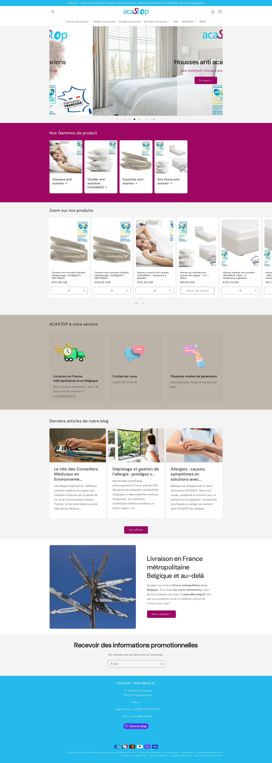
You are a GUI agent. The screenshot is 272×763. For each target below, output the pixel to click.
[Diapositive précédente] (117, 119)
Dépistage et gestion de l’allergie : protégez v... (136, 472)
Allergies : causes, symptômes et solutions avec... (188, 474)
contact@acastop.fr (64, 396)
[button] (52, 11)
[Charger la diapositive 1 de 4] (125, 119)
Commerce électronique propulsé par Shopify (115, 752)
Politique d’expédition (159, 755)
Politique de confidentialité (150, 752)
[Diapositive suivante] (146, 119)
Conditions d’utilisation (181, 755)
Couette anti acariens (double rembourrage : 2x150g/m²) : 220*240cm (68, 275)
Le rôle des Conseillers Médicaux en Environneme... (76, 474)
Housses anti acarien (62, 181)
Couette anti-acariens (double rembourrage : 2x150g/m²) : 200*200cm (111, 275)
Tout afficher (136, 530)
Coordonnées (187, 752)
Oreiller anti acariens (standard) (96, 183)
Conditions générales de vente (210, 752)
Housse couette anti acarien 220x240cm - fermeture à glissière (153, 275)
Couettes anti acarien (133, 181)
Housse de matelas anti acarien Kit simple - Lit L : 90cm (194, 275)
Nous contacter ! (161, 614)
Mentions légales (172, 752)
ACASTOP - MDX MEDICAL (85, 752)
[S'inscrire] (160, 664)
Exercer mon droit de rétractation (208, 755)
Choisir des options (197, 290)
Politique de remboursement (134, 755)
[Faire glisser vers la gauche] (129, 303)
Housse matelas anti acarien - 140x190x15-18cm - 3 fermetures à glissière (240, 275)
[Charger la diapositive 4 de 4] (139, 119)
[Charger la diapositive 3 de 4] (134, 119)
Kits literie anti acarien (169, 181)
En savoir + (179, 80)
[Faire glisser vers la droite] (142, 303)
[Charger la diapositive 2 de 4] (129, 119)
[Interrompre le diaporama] (154, 119)
